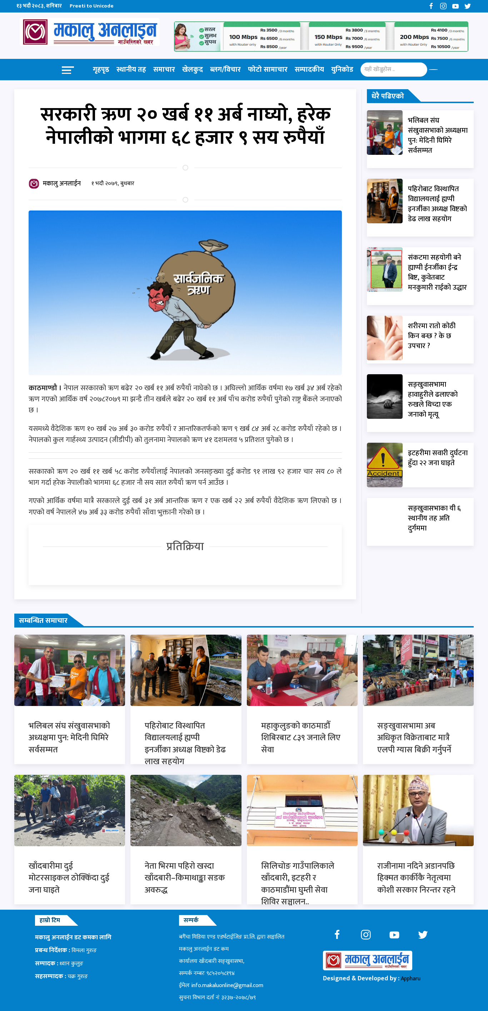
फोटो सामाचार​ (268, 69)
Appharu (410, 979)
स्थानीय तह (131, 69)
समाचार (164, 69)
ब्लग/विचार (225, 69)
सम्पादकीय (309, 69)
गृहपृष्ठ (101, 69)
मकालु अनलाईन (62, 183)
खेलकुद (192, 69)
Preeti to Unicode (92, 5)
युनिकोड (342, 69)
